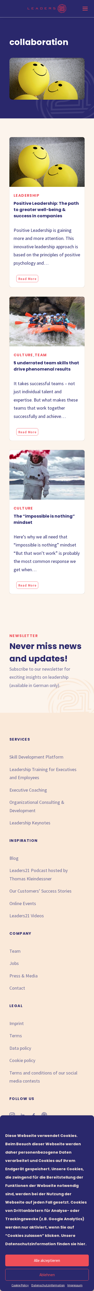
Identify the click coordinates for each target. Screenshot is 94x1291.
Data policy (20, 1048)
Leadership (26, 195)
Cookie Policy (20, 1285)
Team (41, 355)
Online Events (22, 903)
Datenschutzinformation (48, 1285)
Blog (14, 858)
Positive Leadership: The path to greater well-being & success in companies (46, 209)
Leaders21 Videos (26, 916)
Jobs (14, 963)
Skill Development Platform (36, 757)
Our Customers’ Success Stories (40, 891)
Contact (17, 988)
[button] (47, 162)
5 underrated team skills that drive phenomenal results (46, 366)
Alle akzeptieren (47, 1260)
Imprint (16, 1023)
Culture (23, 355)
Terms (15, 1036)
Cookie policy (22, 1060)
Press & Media (23, 976)
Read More (27, 279)
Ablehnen (47, 1274)
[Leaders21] (47, 8)
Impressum (75, 1285)
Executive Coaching (28, 790)
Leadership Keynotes (29, 823)
